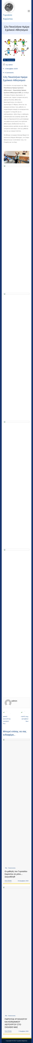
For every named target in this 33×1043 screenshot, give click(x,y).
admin (10, 65)
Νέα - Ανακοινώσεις (9, 60)
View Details (8, 880)
